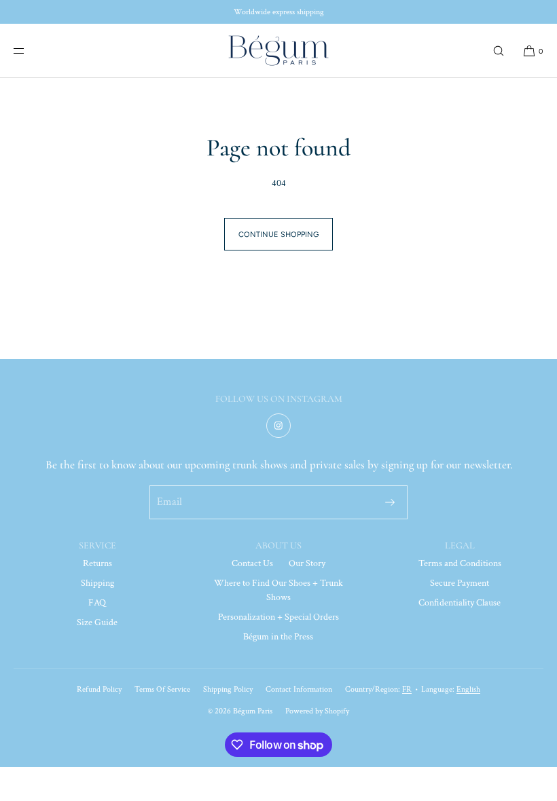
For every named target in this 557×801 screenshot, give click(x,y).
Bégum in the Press (278, 637)
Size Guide (97, 622)
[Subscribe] (390, 502)
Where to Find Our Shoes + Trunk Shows (278, 590)
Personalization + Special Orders (278, 617)
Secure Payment (459, 583)
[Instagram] (278, 426)
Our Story (307, 563)
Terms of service (162, 689)
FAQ (97, 603)
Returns (97, 563)
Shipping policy (228, 689)
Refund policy (99, 689)
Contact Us (252, 563)
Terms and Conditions (459, 563)
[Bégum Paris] (278, 51)
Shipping (97, 583)
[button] (498, 50)
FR (407, 689)
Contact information (299, 689)
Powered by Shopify (317, 711)
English (468, 689)
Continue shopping (278, 234)
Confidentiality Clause (459, 603)
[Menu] (30, 50)
